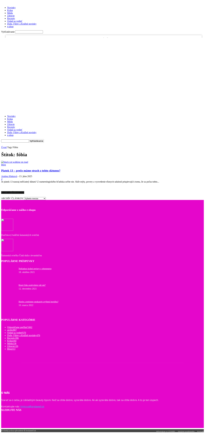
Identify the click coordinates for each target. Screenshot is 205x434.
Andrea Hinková (9, 176)
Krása (10, 10)
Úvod (4, 147)
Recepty (11, 18)
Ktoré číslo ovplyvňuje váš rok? (32, 285)
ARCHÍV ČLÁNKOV (12, 198)
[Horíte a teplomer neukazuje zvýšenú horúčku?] (8, 269)
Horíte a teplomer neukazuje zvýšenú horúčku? (38, 302)
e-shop (10, 26)
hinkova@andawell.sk (32, 406)
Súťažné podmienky (186, 431)
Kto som (39, 40)
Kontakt (200, 431)
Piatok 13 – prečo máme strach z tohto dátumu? (30, 170)
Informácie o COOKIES (165, 431)
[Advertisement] (102, 91)
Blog (31, 40)
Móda (10, 13)
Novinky (11, 7)
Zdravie (11, 15)
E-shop (47, 40)
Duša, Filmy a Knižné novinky (21, 24)
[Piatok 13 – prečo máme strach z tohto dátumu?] (14, 162)
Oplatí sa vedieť (14, 21)
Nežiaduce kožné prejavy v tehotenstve (35, 269)
